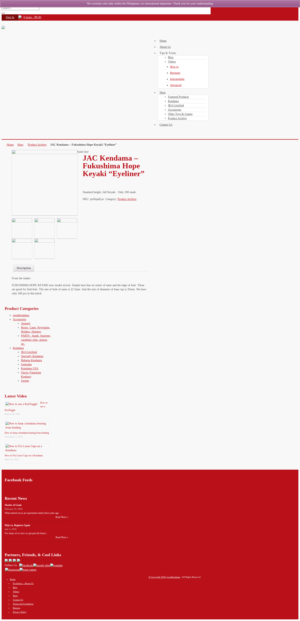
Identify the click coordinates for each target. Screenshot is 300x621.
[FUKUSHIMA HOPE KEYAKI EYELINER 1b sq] (67, 228)
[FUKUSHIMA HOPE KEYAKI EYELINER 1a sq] (44, 228)
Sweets (25, 380)
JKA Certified (29, 352)
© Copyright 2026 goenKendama (164, 577)
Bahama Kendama (31, 360)
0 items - (32, 17)
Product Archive (37, 144)
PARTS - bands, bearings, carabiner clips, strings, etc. (36, 339)
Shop (20, 144)
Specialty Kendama (32, 356)
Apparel (25, 323)
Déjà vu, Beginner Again (17, 525)
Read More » (62, 517)
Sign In (10, 17)
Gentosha (26, 364)
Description (24, 268)
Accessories (19, 319)
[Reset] (3, 13)
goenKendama (21, 315)
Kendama (18, 348)
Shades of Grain (13, 505)
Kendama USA (29, 368)
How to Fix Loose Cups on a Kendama (24, 455)
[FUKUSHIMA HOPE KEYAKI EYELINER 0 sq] (22, 228)
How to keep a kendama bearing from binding (27, 432)
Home (10, 144)
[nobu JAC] (44, 249)
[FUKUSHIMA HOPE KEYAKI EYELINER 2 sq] (22, 249)
